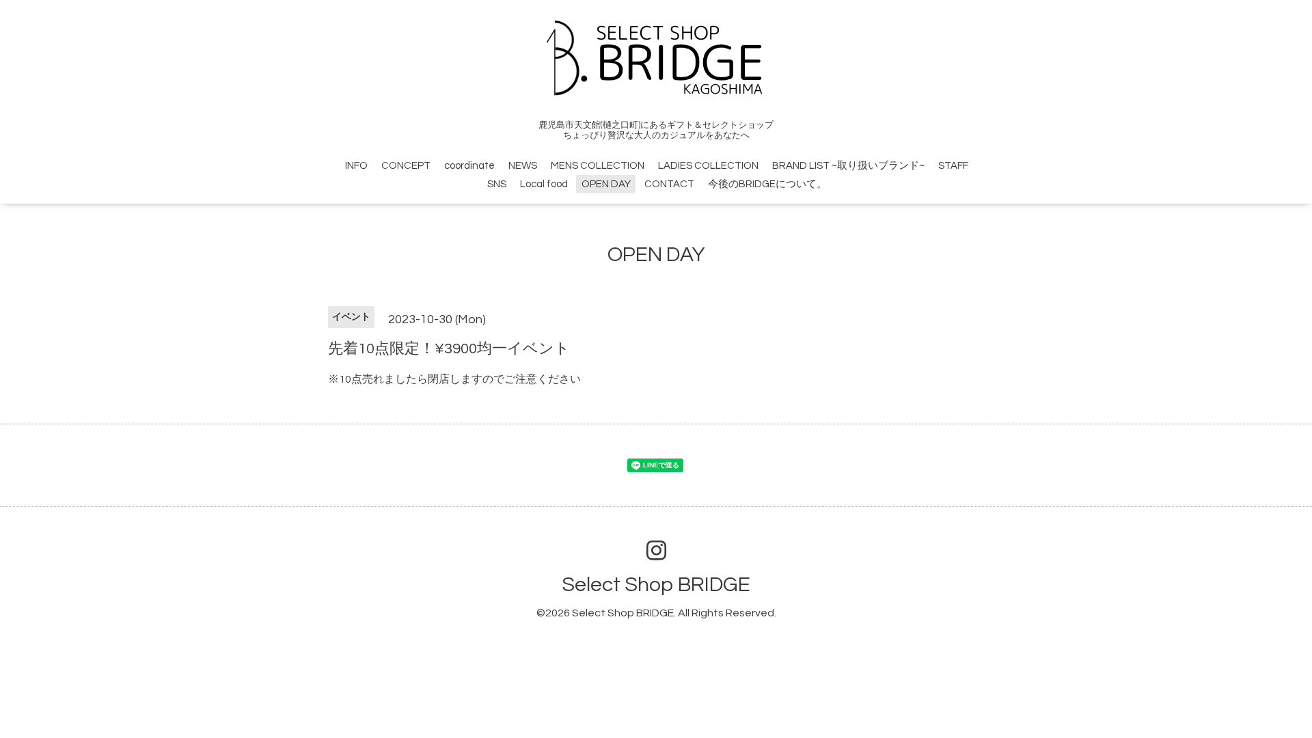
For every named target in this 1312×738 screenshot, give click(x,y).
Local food (544, 184)
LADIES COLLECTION (708, 166)
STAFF (953, 166)
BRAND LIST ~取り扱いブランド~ (848, 166)
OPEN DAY (606, 184)
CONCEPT (405, 166)
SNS (496, 184)
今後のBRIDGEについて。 (767, 184)
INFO (356, 166)
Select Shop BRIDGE (656, 584)
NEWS (522, 166)
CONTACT (669, 184)
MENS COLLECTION (597, 166)
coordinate (469, 166)
